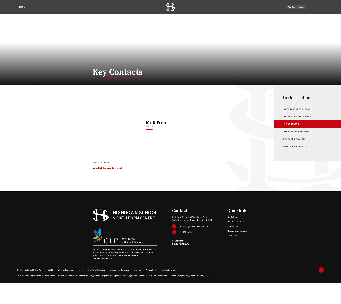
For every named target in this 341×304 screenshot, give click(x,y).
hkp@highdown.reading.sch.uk (108, 168)
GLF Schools (232, 217)
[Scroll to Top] (321, 270)
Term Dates (232, 235)
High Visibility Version (96, 270)
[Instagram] (319, 7)
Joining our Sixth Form (297, 116)
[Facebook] (316, 7)
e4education (78, 270)
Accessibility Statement (119, 270)
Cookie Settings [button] (168, 270)
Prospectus (232, 226)
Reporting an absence (237, 231)
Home (96, 77)
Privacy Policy (151, 270)
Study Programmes (294, 139)
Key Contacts (133, 77)
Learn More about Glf (102, 258)
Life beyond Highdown (296, 131)
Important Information (297, 109)
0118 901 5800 (186, 232)
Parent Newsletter (235, 221)
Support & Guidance (295, 146)
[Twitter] (312, 7)
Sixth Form (112, 77)
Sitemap (137, 270)
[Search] (322, 7)
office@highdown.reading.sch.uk (194, 226)
